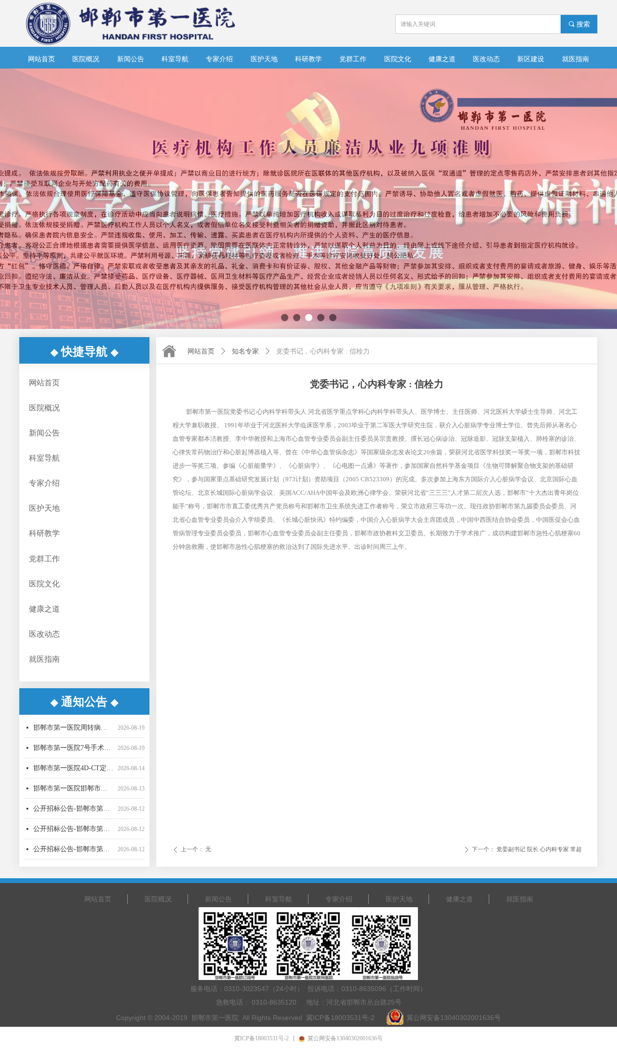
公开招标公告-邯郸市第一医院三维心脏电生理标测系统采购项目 (73, 813)
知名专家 (245, 351)
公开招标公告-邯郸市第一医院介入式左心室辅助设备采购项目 (73, 853)
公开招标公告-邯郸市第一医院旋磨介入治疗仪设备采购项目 (73, 792)
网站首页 (201, 351)
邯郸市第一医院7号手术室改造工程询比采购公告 (73, 731)
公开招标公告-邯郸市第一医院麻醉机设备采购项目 (73, 833)
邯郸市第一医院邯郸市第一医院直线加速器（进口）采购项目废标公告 (73, 772)
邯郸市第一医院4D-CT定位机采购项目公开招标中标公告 (73, 752)
